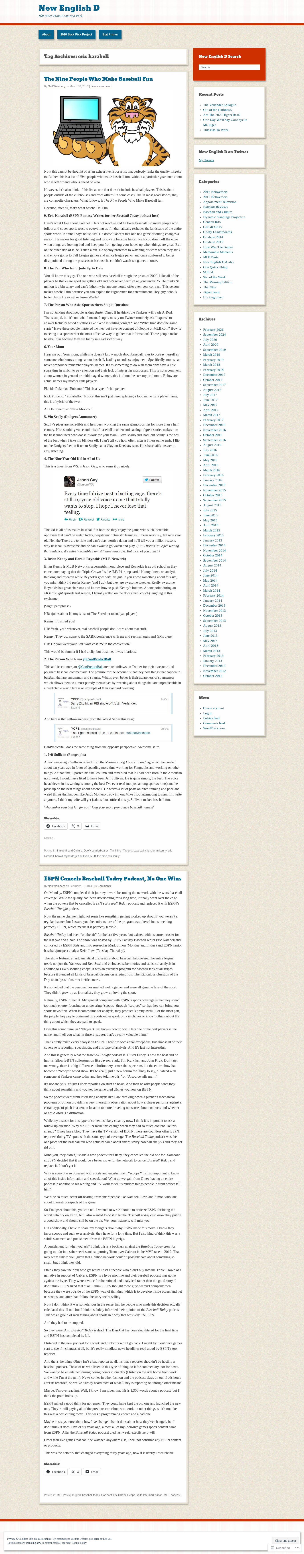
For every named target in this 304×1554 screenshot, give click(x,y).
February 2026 (213, 329)
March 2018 (211, 364)
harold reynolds (64, 856)
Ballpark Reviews (215, 207)
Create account (213, 708)
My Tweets (206, 160)
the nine (102, 856)
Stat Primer (110, 34)
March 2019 (211, 354)
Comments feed (214, 723)
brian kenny (159, 850)
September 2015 (214, 500)
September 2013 (214, 620)
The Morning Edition (217, 282)
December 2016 (214, 425)
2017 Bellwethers (215, 197)
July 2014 (210, 570)
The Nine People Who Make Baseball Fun (98, 79)
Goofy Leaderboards (96, 850)
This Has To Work (215, 130)
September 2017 (214, 384)
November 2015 (214, 490)
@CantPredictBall (97, 659)
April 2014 (210, 585)
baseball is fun (142, 850)
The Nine (115, 850)
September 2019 (214, 349)
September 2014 (214, 560)
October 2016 (212, 435)
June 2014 (210, 575)
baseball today (91, 1495)
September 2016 (214, 440)
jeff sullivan (82, 856)
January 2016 (212, 480)
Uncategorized (213, 297)
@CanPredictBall (90, 667)
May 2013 (210, 641)
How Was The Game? (218, 247)
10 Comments (102, 886)
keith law (142, 1495)
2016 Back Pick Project (76, 34)
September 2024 (214, 334)
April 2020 (210, 344)
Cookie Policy (79, 1542)
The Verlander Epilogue (219, 105)
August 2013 (212, 625)
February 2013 (213, 655)
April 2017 (210, 410)
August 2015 (212, 505)
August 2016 (212, 445)
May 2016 (210, 460)
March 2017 (211, 415)
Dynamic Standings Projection (224, 217)
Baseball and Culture (69, 850)
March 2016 (211, 470)
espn (132, 1495)
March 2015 (211, 530)
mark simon (155, 1495)
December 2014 (214, 545)
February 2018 (213, 370)
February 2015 (213, 535)
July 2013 (210, 630)
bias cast (106, 1495)
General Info (212, 222)
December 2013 (214, 605)
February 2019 (213, 360)
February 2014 (213, 595)
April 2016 (210, 465)
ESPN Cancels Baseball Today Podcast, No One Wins (112, 879)
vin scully (114, 856)
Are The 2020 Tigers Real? (222, 115)
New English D (69, 8)
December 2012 (214, 665)
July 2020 (210, 339)
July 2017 (210, 395)
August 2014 (212, 565)
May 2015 (210, 520)
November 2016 (214, 430)
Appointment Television (220, 202)
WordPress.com (214, 728)
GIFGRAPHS (212, 227)
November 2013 (214, 610)
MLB (93, 856)
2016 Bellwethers (215, 192)
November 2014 (214, 550)
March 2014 (211, 590)
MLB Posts (63, 1495)
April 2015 (210, 525)
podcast (175, 1495)
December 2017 (214, 374)
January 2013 (212, 661)
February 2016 (213, 475)
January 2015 (212, 540)
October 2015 (212, 495)
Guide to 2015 (213, 242)
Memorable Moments (218, 252)
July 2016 (210, 450)
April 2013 (210, 645)
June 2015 (210, 515)
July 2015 (210, 510)
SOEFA (208, 272)
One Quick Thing (215, 267)
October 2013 (212, 615)
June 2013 (210, 635)
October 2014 (212, 555)
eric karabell (120, 1495)
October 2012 (212, 676)
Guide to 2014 (213, 237)
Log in (207, 713)
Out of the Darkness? (218, 110)
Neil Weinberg (56, 86)
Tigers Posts (211, 292)
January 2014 (212, 600)
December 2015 (214, 485)
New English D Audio (218, 262)
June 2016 (210, 455)
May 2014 (210, 580)
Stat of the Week (214, 277)
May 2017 (210, 405)
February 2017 (213, 420)
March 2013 (211, 651)
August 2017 (212, 390)
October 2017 (212, 380)
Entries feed (211, 718)
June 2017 (210, 400)
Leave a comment (101, 86)
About (46, 34)
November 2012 (214, 671)
